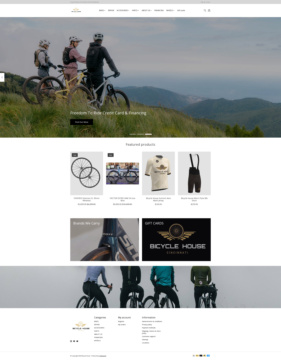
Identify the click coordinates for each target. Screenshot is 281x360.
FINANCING (159, 10)
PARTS (96, 331)
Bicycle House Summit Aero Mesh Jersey (158, 199)
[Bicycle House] (76, 10)
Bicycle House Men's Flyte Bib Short (194, 199)
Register (121, 321)
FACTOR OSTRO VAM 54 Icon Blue (122, 199)
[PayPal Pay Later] (204, 356)
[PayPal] (197, 356)
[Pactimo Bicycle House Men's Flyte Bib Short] (194, 173)
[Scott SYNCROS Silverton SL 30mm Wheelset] (86, 173)
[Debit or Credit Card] (200, 356)
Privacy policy (147, 324)
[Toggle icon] (204, 10)
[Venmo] (208, 356)
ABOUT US (98, 334)
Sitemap (145, 339)
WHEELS (97, 340)
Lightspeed (102, 356)
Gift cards (181, 10)
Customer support (149, 336)
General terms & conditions (152, 321)
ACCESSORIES (99, 328)
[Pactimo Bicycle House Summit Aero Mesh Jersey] (158, 173)
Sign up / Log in (205, 2)
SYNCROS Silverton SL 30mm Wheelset (87, 199)
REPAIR (111, 10)
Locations (145, 343)
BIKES (96, 321)
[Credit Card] (193, 356)
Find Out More (81, 122)
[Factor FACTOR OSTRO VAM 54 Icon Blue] (122, 173)
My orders (122, 324)
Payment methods (149, 328)
